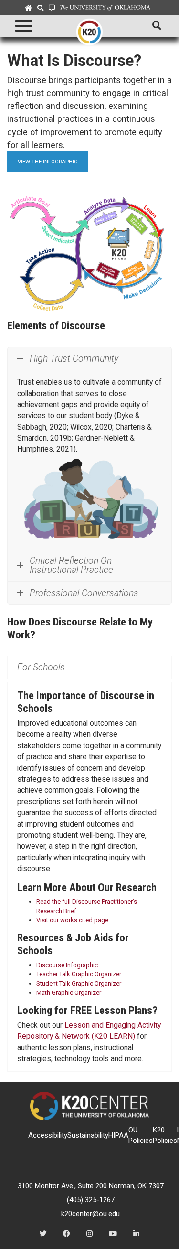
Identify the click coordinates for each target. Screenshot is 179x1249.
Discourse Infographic (67, 965)
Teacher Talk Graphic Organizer (78, 974)
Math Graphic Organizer (68, 992)
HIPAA (118, 1135)
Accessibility (47, 1135)
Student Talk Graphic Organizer (78, 983)
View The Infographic (48, 161)
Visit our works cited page (72, 920)
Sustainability (87, 1135)
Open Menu (22, 26)
